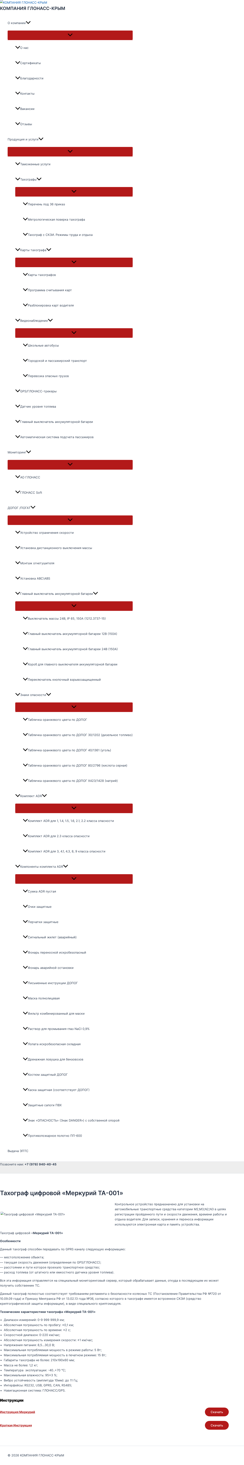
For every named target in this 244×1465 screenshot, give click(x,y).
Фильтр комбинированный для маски (56, 1013)
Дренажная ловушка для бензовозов (55, 1059)
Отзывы (26, 124)
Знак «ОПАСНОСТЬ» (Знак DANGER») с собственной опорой (74, 1120)
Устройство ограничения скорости (47, 533)
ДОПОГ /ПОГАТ (19, 508)
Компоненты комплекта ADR (41, 866)
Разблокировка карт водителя (51, 305)
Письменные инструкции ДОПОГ (53, 983)
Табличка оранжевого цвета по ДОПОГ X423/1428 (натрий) (73, 781)
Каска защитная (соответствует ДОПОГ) (59, 1090)
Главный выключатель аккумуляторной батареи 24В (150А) (73, 649)
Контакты (27, 93)
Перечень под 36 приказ (46, 204)
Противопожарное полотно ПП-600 (55, 1136)
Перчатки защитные (43, 922)
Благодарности (31, 78)
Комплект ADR (31, 796)
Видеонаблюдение (34, 321)
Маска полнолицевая (44, 998)
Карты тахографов (42, 275)
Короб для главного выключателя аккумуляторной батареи (72, 664)
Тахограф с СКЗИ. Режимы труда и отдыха (60, 235)
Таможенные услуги (35, 164)
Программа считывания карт (50, 290)
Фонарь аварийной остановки (51, 968)
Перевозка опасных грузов (48, 376)
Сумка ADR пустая (42, 891)
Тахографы (28, 179)
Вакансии (27, 109)
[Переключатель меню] (70, 35)
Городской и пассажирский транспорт (57, 361)
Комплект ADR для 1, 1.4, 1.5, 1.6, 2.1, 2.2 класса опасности (71, 821)
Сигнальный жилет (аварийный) (52, 937)
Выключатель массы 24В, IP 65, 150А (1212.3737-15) (67, 618)
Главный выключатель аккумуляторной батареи (56, 422)
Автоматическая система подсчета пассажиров (57, 437)
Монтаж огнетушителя (37, 563)
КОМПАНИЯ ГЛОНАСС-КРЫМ (32, 8)
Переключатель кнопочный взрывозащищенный (64, 679)
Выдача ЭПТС (18, 1151)
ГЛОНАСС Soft (31, 492)
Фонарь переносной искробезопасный (57, 952)
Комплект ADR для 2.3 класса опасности (59, 836)
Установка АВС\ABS (35, 578)
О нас (24, 48)
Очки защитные (39, 907)
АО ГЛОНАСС (30, 477)
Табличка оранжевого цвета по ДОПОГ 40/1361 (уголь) (69, 750)
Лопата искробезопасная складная (54, 1044)
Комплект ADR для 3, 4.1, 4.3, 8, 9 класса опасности (66, 851)
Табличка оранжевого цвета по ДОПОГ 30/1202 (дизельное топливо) (80, 735)
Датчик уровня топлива (38, 406)
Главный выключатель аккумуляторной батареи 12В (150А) (72, 634)
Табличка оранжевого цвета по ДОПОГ (57, 720)
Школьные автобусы (43, 345)
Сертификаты (30, 63)
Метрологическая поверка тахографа (56, 219)
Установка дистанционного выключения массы (56, 548)
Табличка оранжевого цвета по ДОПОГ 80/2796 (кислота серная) (77, 765)
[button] (28, 23)
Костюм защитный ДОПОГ (48, 1074)
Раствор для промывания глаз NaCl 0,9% (59, 1029)
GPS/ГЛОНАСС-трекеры (38, 391)
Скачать (217, 1412)
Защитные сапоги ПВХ (45, 1105)
